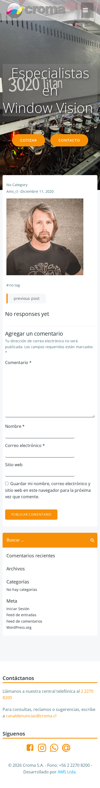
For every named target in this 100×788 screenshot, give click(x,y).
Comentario (18, 362)
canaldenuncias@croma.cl (31, 716)
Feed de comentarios (24, 621)
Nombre (15, 426)
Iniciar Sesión (17, 608)
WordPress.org (19, 627)
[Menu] (85, 10)
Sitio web (14, 464)
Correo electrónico (25, 445)
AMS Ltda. (67, 772)
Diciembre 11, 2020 (37, 191)
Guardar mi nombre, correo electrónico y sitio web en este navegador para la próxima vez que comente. (48, 490)
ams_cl (12, 191)
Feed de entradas (21, 614)
